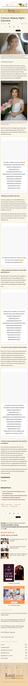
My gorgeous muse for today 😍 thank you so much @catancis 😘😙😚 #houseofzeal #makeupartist (14, 260)
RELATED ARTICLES (7, 533)
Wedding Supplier (12, 647)
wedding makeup (14, 506)
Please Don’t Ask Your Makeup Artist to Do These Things (18, 554)
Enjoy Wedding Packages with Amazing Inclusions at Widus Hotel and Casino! (12, 626)
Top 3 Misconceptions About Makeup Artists (14, 495)
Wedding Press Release (12, 650)
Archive (12, 644)
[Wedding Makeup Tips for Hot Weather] (5, 541)
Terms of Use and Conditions (19, 681)
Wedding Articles (12, 652)
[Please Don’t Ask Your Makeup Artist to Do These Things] (5, 556)
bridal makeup (9, 504)
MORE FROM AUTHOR (9, 535)
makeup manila (5, 506)
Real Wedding (12, 658)
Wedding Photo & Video (12, 655)
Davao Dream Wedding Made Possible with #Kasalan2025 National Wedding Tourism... (13, 620)
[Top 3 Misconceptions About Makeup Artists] (5, 548)
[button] (25, 11)
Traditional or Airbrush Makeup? (11, 497)
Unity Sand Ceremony (7, 637)
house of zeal (17, 504)
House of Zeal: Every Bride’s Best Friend (13, 499)
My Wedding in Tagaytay (8, 632)
